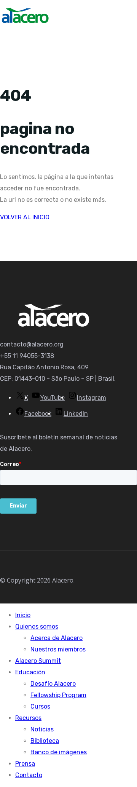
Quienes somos (36, 626)
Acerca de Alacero (56, 638)
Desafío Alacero (53, 683)
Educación (30, 672)
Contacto (28, 775)
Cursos (40, 706)
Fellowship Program (58, 695)
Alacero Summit (38, 660)
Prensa (25, 763)
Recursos (28, 718)
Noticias (42, 729)
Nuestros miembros (58, 649)
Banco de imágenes (58, 752)
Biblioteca (44, 740)
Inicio (22, 615)
